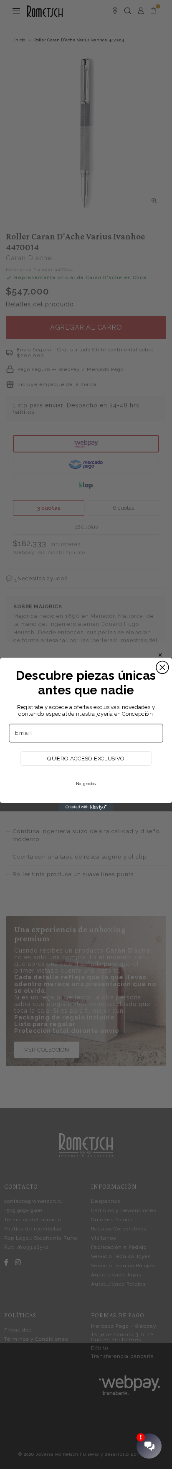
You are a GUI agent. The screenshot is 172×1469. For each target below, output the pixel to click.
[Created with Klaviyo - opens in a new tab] (86, 807)
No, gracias (86, 783)
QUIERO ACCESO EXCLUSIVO (85, 758)
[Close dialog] (162, 667)
